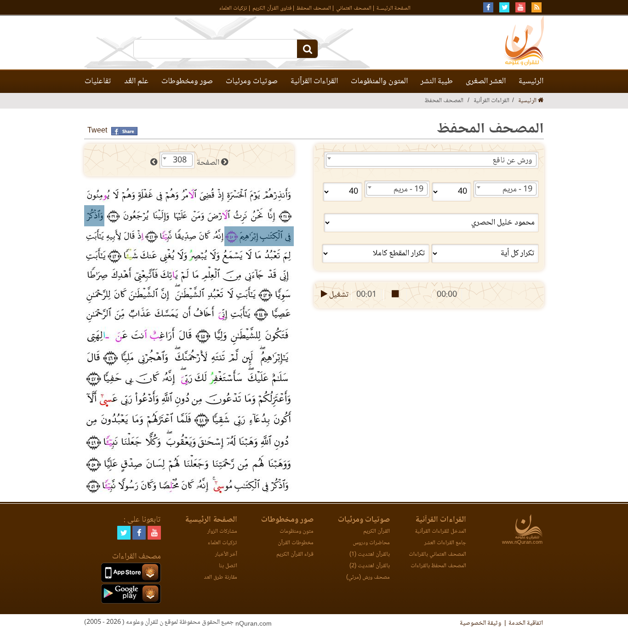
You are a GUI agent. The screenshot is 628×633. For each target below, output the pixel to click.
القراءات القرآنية (314, 81)
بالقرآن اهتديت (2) (369, 566)
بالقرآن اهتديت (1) (369, 554)
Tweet (97, 131)
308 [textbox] (180, 160)
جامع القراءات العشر (445, 543)
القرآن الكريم (376, 531)
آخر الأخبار (226, 554)
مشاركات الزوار (222, 531)
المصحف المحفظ (314, 8)
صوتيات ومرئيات (252, 81)
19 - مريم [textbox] (517, 189)
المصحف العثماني (353, 8)
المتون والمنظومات (379, 81)
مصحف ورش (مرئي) (368, 577)
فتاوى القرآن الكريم (271, 8)
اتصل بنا (228, 566)
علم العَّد (136, 81)
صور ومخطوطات (187, 81)
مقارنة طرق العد (220, 577)
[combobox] (431, 160)
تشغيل (338, 295)
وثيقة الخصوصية (480, 623)
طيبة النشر (437, 81)
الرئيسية (531, 81)
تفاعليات (98, 81)
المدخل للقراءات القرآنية (440, 531)
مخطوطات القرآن (296, 543)
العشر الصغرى (486, 81)
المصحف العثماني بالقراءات (437, 554)
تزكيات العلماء (233, 8)
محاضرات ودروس (371, 543)
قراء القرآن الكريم (295, 554)
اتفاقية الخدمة (525, 623)
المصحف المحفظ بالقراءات (438, 566)
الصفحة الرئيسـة (394, 8)
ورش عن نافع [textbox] (512, 160)
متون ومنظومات (297, 531)
